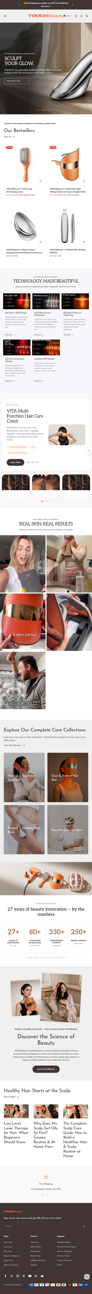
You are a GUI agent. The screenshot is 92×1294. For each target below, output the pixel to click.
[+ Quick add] (40, 181)
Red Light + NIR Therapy (16, 313)
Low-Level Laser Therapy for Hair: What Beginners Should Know (16, 1133)
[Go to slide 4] (53, 109)
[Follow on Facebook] (5, 1276)
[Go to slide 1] (39, 109)
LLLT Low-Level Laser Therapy (14, 360)
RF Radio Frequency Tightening (72, 314)
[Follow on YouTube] (30, 1276)
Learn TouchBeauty (46, 1069)
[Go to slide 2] (44, 109)
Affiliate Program (38, 1260)
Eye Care (8, 1251)
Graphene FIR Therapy (44, 359)
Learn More (15, 462)
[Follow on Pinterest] (23, 1276)
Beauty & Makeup (11, 1256)
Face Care (8, 1247)
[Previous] (19, 5)
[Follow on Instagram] (17, 1276)
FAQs (59, 1265)
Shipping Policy (64, 1242)
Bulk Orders (36, 1247)
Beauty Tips (36, 1256)
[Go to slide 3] (48, 109)
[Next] (72, 5)
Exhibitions (35, 1251)
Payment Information (66, 1247)
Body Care (8, 1260)
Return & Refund (64, 1251)
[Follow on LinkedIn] (36, 1276)
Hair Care (8, 1242)
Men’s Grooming (11, 1265)
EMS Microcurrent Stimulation (42, 314)
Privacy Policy (63, 1256)
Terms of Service (64, 1260)
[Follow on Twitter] (11, 1276)
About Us (35, 1242)
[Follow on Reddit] (42, 1276)
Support (34, 1265)
